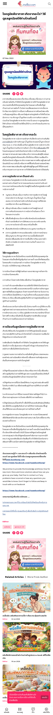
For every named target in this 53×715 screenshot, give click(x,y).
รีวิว (33, 712)
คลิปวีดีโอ (46, 712)
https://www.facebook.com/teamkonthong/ (24, 462)
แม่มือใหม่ (7, 527)
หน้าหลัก (6, 712)
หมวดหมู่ (20, 712)
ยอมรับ (44, 697)
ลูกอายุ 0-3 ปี (19, 527)
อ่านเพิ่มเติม (13, 700)
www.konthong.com (15, 459)
